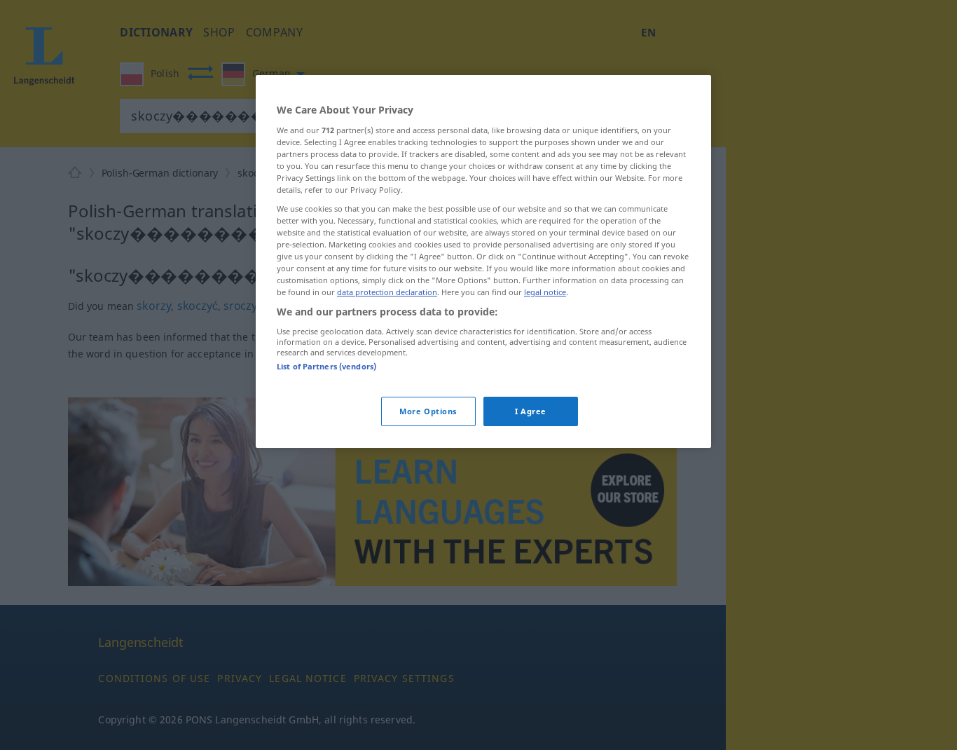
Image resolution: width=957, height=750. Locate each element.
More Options (428, 411)
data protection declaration (387, 292)
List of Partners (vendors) (326, 366)
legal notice (545, 292)
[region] (483, 261)
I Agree (530, 411)
